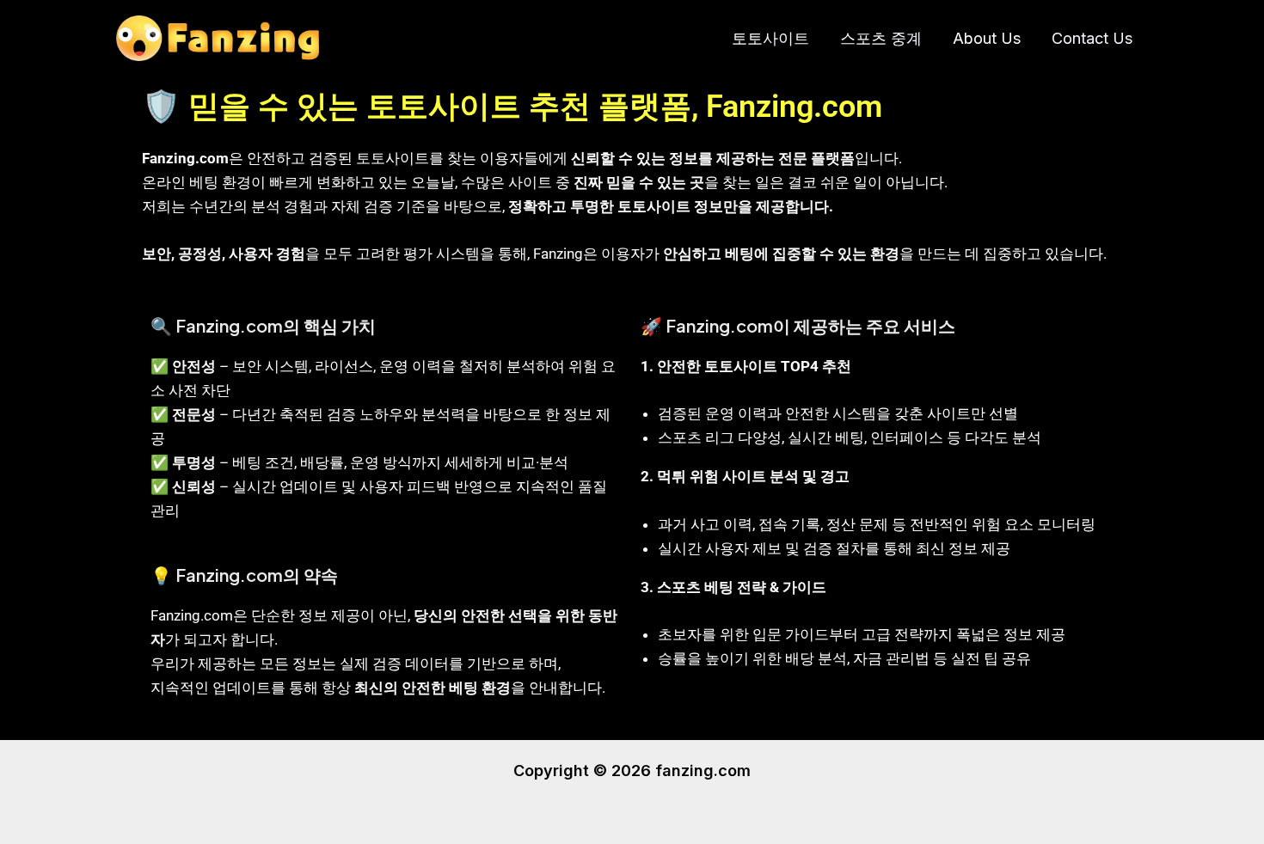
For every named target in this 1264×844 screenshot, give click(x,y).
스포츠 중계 (881, 38)
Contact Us (1092, 38)
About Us (987, 38)
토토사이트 (770, 38)
